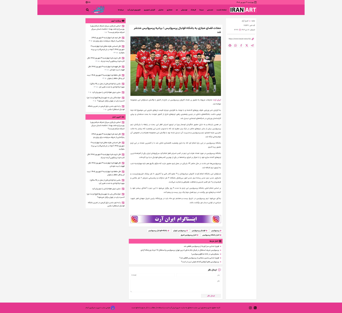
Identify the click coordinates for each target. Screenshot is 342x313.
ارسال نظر (211, 296)
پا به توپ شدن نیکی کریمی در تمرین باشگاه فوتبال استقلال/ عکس (106, 108)
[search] (87, 9)
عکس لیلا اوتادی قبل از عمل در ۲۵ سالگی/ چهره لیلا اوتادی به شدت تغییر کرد (107, 85)
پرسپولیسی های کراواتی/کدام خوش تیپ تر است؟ (200, 262)
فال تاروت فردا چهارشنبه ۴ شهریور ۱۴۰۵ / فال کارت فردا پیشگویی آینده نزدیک (106, 59)
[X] (247, 45)
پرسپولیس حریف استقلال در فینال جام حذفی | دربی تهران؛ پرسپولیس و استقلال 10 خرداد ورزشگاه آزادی (180, 250)
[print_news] (230, 45)
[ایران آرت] (243, 10)
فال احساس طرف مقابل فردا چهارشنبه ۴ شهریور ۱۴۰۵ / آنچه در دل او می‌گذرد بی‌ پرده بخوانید (108, 49)
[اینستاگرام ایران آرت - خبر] (175, 219)
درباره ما (121, 10)
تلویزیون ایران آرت (134, 10)
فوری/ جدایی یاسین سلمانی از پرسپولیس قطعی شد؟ (199, 258)
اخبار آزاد (245, 21)
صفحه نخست (221, 10)
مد (177, 10)
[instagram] (250, 307)
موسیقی (184, 10)
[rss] (255, 307)
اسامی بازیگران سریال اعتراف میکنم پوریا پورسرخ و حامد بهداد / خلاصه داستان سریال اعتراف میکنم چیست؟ (107, 29)
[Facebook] (241, 45)
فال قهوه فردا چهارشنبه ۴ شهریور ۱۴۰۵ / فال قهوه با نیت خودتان (106, 68)
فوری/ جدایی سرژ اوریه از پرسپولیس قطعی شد (201, 246)
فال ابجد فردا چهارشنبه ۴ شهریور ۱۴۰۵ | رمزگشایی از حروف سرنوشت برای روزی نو (107, 39)
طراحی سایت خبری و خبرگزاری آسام (98, 308)
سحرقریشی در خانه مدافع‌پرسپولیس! (205, 254)
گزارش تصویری (149, 10)
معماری (169, 10)
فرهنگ (193, 10)
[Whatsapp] (236, 45)
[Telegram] (252, 45)
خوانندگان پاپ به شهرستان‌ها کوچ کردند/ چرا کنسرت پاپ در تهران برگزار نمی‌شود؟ (106, 99)
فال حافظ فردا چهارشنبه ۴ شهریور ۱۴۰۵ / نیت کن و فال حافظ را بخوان (106, 77)
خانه (253, 21)
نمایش (161, 10)
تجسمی (210, 10)
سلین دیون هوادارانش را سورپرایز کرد (104, 92)
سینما (201, 10)
